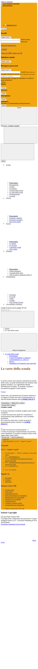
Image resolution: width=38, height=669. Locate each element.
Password (24, 42)
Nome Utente (25, 39)
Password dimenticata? (8, 45)
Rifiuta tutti (18, 403)
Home (7, 328)
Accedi (4, 29)
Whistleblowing (10, 501)
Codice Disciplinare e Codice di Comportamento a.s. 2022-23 (20, 359)
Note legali (8, 492)
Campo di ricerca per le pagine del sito (13, 308)
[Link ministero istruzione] (10, 4)
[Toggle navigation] (17, 151)
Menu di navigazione (19, 350)
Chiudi (3, 88)
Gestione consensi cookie (13, 503)
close (3, 161)
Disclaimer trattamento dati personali (13, 524)
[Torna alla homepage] (19, 126)
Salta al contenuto (7, 2)
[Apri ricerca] (20, 135)
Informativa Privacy (11, 494)
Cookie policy (9, 490)
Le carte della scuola (12, 354)
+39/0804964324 (14, 457)
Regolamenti (13, 356)
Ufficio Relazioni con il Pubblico (16, 496)
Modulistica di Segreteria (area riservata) (22, 363)
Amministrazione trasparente (14, 505)
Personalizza (6, 403)
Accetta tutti (8, 405)
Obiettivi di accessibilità (13, 499)
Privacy (11, 361)
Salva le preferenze (17, 437)
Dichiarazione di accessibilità (14, 497)
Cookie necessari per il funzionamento (14, 430)
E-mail (23, 72)
